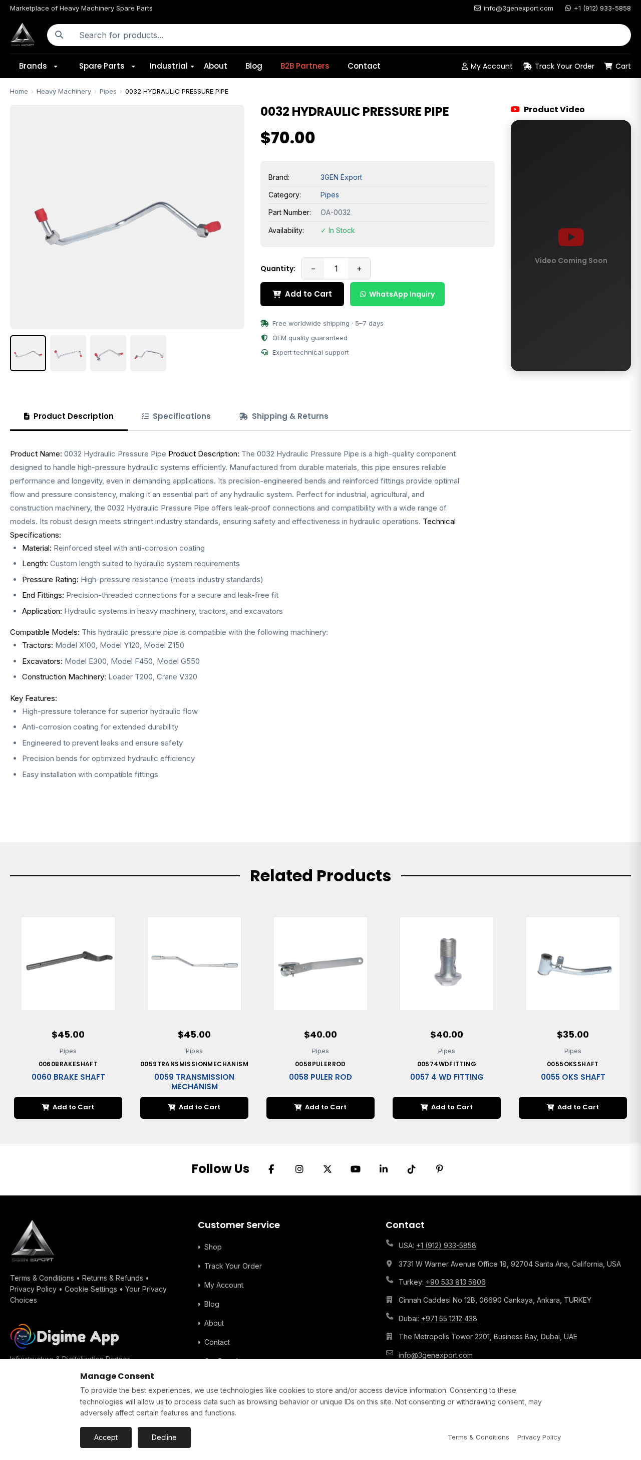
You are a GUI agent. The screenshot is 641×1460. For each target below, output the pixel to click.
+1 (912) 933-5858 (602, 8)
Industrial (169, 66)
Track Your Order (564, 66)
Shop (213, 1247)
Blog (253, 66)
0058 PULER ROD (320, 1077)
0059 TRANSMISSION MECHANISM (194, 1082)
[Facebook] (271, 1169)
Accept (106, 1437)
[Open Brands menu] (59, 66)
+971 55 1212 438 (449, 1318)
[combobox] (351, 35)
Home (19, 91)
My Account (492, 66)
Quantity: (277, 269)
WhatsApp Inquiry (402, 294)
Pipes (108, 91)
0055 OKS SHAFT (573, 1077)
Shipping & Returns (290, 416)
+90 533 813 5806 (456, 1282)
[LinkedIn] (384, 1169)
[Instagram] (299, 1169)
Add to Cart (308, 294)
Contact (364, 66)
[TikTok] (412, 1169)
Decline (164, 1437)
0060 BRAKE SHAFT (68, 1077)
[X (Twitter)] (327, 1169)
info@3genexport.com (518, 8)
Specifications (182, 416)
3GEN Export (341, 177)
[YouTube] (356, 1169)
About (215, 66)
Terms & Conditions (42, 1278)
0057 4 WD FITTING (447, 1077)
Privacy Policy (33, 1289)
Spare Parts (102, 66)
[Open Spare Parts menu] (137, 66)
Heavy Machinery (64, 91)
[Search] (59, 35)
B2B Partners (305, 66)
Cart (623, 66)
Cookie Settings (91, 1289)
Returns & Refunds (112, 1278)
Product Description (74, 416)
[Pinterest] (440, 1169)
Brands (33, 66)
